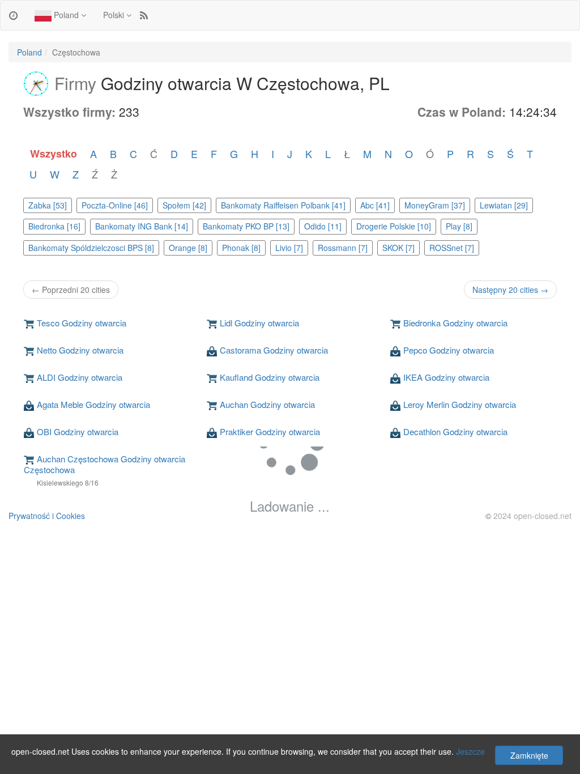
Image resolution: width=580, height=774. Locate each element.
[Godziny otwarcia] (13, 15)
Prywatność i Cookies (46, 515)
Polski (114, 14)
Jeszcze (470, 751)
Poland (66, 14)
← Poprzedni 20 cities (71, 289)
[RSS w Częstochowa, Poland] (143, 15)
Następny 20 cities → (510, 289)
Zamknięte (529, 755)
